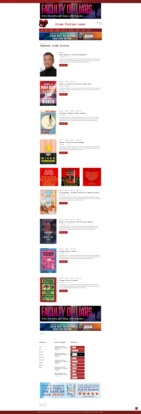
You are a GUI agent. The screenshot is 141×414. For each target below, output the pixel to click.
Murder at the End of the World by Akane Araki (75, 84)
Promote (77, 30)
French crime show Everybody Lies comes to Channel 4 (62, 348)
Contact (83, 30)
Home (42, 30)
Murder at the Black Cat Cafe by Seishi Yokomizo (76, 222)
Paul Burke (62, 144)
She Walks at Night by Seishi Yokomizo (72, 113)
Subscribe (71, 30)
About (88, 30)
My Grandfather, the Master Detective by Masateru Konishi (79, 193)
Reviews (51, 30)
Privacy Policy (43, 404)
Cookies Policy (87, 412)
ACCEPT (101, 412)
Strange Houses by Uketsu (67, 251)
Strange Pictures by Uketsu (68, 280)
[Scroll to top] (136, 408)
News (46, 30)
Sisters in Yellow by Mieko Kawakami (71, 142)
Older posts (42, 333)
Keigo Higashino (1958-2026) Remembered (72, 55)
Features (57, 30)
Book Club (64, 30)
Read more (63, 65)
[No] (139, 412)
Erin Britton (62, 56)
